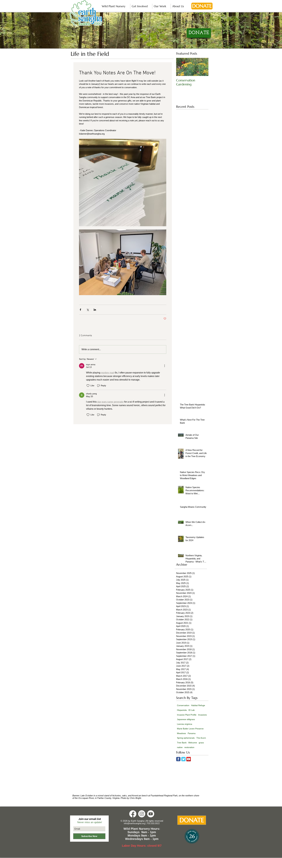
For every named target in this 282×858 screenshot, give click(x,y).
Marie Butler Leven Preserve (190, 728)
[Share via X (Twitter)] (87, 309)
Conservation (183, 705)
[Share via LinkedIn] (94, 309)
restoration (189, 747)
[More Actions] (164, 366)
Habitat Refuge (198, 705)
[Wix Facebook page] (178, 759)
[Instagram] (141, 813)
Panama (191, 733)
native (180, 747)
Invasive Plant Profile (186, 715)
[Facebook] (132, 813)
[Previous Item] (180, 67)
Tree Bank (182, 742)
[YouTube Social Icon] (188, 759)
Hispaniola (182, 710)
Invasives (202, 715)
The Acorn (201, 738)
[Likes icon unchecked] (88, 385)
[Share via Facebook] (80, 309)
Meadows (181, 733)
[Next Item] (203, 67)
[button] (115, 6)
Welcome (192, 742)
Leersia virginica (184, 724)
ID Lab (191, 710)
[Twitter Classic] (183, 759)
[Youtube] (150, 813)
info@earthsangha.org (134, 823)
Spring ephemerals (186, 738)
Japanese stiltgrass (186, 719)
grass (201, 742)
